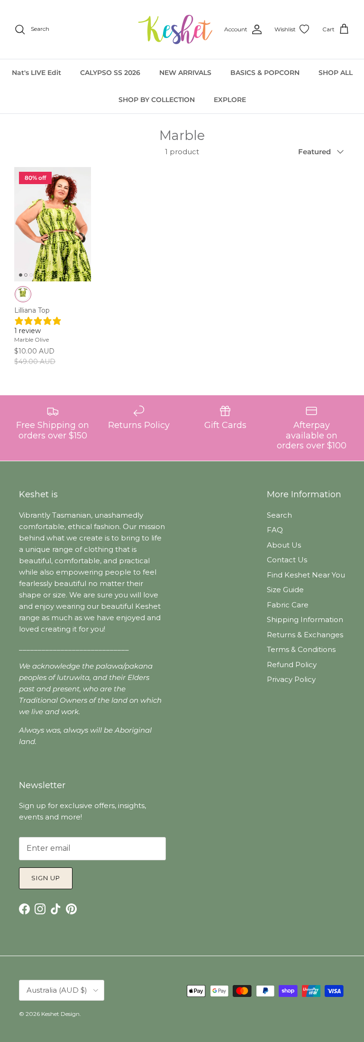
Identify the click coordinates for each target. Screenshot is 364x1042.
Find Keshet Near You (306, 574)
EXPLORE (230, 99)
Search (279, 515)
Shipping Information (305, 619)
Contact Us (287, 559)
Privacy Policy (291, 679)
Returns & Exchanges (305, 634)
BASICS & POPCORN (265, 72)
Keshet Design (60, 1013)
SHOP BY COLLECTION (156, 99)
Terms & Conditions (301, 649)
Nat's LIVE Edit (36, 72)
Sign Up (45, 878)
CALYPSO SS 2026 (110, 72)
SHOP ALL (335, 72)
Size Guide (285, 589)
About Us (284, 544)
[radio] (23, 294)
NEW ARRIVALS (185, 72)
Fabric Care (288, 604)
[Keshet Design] (176, 29)
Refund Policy (292, 664)
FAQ (275, 529)
